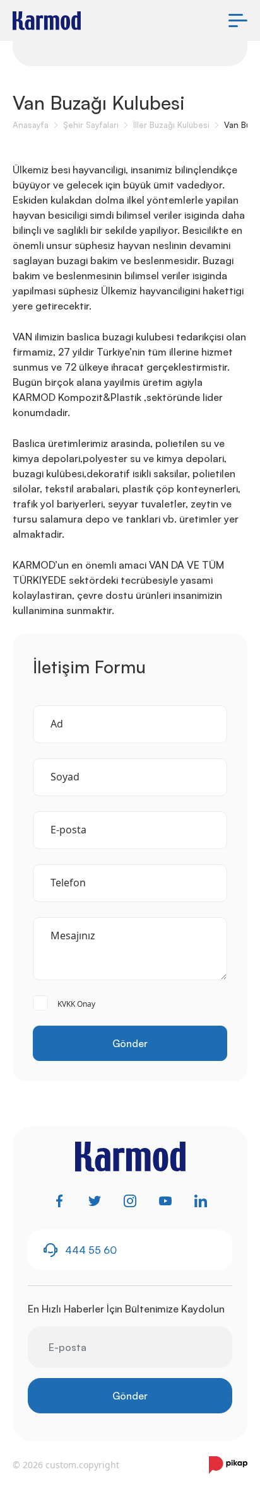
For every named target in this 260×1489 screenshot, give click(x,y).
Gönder (130, 1043)
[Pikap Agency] (228, 1465)
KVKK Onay (76, 1004)
